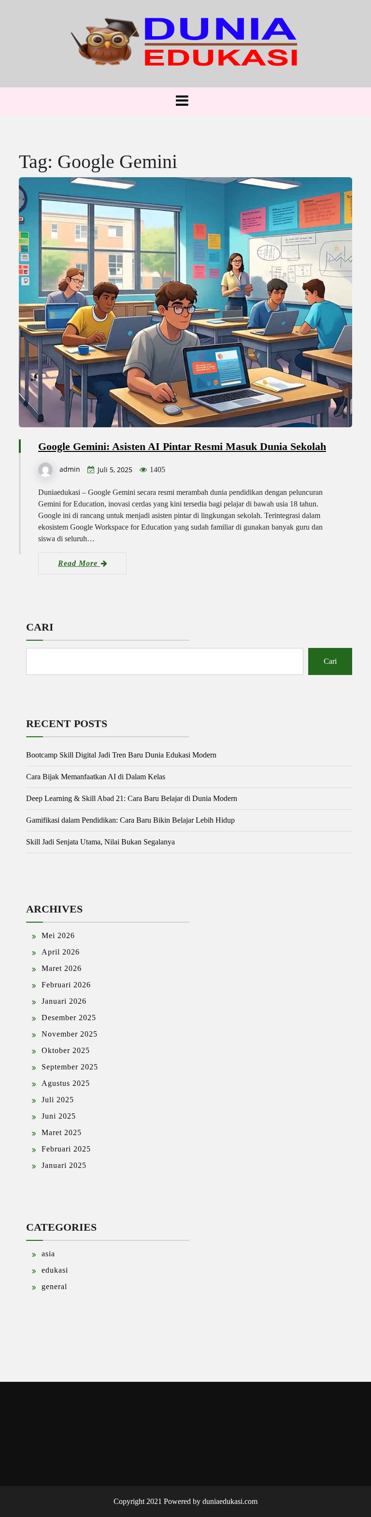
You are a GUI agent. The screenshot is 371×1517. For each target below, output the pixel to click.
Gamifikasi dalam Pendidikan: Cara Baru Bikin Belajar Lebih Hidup (130, 820)
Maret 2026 (62, 968)
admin (69, 469)
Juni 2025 (59, 1116)
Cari (40, 627)
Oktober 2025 (66, 1050)
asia (48, 1254)
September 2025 (70, 1067)
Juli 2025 (58, 1100)
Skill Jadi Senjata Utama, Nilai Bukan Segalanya (100, 842)
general (54, 1286)
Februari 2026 (66, 985)
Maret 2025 (62, 1132)
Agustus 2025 (66, 1083)
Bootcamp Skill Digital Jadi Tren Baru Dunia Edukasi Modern (121, 755)
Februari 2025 (66, 1149)
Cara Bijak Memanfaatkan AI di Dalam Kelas (95, 777)
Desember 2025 (69, 1017)
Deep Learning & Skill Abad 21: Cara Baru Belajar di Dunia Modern (131, 798)
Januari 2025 (64, 1165)
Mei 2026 (58, 935)
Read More (79, 563)
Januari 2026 (64, 1001)
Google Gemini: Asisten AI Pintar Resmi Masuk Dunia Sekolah (182, 446)
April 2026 (61, 952)
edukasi (55, 1270)
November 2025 (70, 1034)
